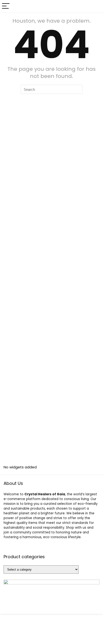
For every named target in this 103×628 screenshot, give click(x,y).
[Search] (95, 6)
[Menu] (5, 6)
